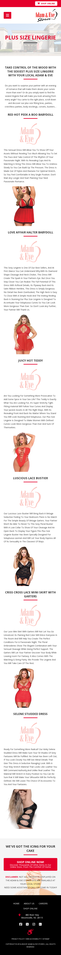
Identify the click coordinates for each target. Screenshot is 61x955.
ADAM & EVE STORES (36, 944)
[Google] (40, 924)
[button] (7, 15)
